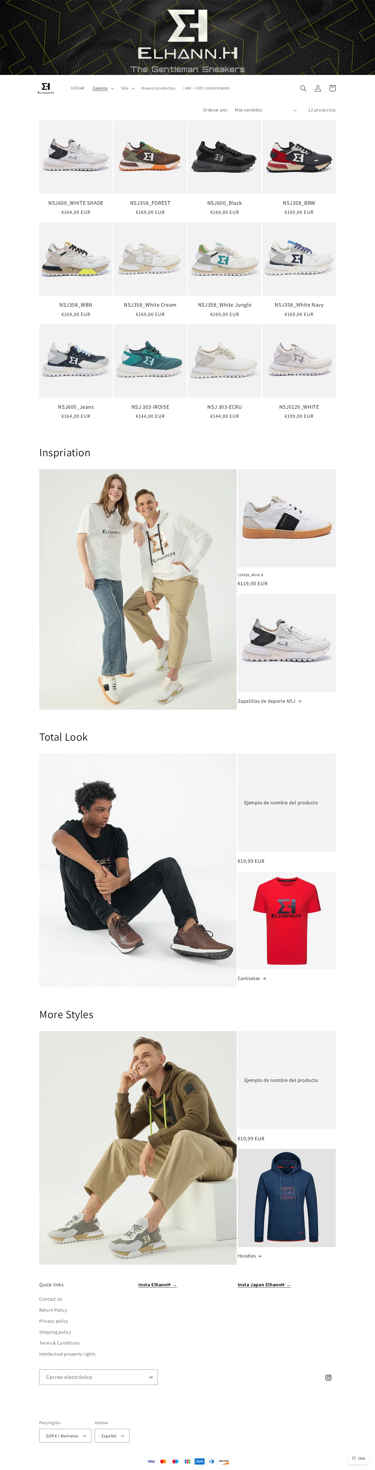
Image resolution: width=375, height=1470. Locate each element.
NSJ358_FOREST (150, 202)
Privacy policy (53, 1321)
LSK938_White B (251, 575)
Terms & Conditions (59, 1343)
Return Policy (53, 1310)
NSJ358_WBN (76, 304)
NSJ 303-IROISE (150, 406)
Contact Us (50, 1299)
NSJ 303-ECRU (224, 406)
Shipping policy (55, 1332)
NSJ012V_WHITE (299, 406)
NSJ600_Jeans (76, 406)
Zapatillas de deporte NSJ (267, 701)
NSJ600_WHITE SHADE (75, 202)
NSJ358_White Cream (150, 304)
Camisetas (249, 978)
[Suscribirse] (150, 1377)
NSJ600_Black (224, 202)
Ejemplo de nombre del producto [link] (281, 802)
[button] (102, 88)
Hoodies (247, 1256)
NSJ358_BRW (299, 202)
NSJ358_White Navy (299, 304)
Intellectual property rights (67, 1354)
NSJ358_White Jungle (224, 304)
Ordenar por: (216, 110)
